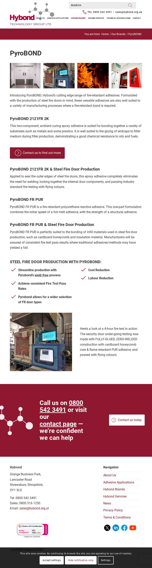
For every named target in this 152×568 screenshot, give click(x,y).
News (107, 503)
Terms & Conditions (117, 517)
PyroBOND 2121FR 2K (29, 118)
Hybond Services (115, 496)
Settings (106, 560)
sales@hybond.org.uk (128, 12)
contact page (58, 424)
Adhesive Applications (118, 482)
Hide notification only (81, 560)
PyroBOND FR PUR (26, 199)
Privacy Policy (113, 510)
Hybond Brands (114, 489)
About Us (109, 475)
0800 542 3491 (102, 12)
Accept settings (52, 560)
